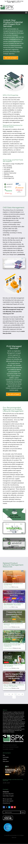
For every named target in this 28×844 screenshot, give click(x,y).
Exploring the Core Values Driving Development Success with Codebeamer (14, 645)
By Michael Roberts (8, 648)
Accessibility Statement (8, 749)
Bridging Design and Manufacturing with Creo (13, 780)
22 (18, 694)
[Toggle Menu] (26, 12)
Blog (4, 755)
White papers (6, 761)
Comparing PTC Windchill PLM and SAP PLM (13, 584)
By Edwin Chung (7, 587)
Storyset (15, 745)
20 (12, 694)
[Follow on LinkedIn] (9, 807)
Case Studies (6, 757)
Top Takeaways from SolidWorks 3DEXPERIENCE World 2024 (13, 604)
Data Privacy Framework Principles (10, 747)
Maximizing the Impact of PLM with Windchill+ (13, 665)
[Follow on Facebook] (4, 807)
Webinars (5, 759)
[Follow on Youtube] (15, 807)
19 (9, 694)
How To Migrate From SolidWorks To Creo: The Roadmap (14, 685)
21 (15, 694)
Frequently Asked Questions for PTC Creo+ (13, 624)
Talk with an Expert (11, 58)
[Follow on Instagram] (12, 807)
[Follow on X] (7, 807)
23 (22, 694)
